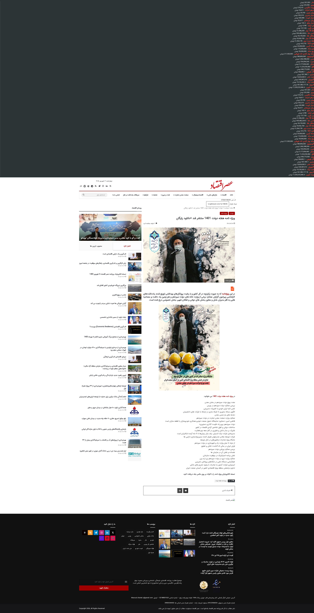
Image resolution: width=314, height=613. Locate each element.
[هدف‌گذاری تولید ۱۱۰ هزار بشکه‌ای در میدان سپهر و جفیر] (134, 411)
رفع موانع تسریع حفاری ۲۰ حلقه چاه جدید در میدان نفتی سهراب (104, 418)
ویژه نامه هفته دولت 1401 (223, 396)
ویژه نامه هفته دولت (220, 481)
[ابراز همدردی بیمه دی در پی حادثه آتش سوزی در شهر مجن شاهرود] (134, 455)
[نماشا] (84, 186)
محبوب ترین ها (96, 246)
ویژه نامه (224, 213)
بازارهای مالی (212, 195)
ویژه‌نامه (225, 294)
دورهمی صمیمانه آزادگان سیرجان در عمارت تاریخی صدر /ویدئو (113, 238)
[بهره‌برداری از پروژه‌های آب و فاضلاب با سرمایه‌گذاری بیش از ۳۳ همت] (134, 443)
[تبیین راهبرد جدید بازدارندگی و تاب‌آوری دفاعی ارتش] (134, 378)
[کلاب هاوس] (81, 186)
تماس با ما (116, 195)
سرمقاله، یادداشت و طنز (131, 195)
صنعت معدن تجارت (182, 195)
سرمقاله (132, 540)
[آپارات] (88, 186)
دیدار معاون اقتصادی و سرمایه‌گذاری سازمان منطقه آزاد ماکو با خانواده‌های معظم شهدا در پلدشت (105, 367)
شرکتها (146, 195)
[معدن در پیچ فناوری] (134, 297)
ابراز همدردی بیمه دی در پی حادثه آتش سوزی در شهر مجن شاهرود (103, 451)
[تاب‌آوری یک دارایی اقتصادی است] (134, 256)
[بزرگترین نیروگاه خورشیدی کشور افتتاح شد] (134, 288)
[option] (110, 227)
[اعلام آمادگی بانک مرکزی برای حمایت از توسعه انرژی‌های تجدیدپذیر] (134, 400)
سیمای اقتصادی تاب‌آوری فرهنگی (114, 356)
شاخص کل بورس (149, 544)
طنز (139, 544)
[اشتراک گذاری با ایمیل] (185, 490)
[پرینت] (179, 490)
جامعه (155, 195)
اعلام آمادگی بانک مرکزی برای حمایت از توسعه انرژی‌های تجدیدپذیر (102, 396)
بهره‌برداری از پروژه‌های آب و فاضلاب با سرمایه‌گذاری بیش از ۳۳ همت (104, 441)
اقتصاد (224, 195)
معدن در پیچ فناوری (119, 294)
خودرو (152, 540)
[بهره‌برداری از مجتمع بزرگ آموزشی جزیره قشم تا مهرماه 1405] (134, 340)
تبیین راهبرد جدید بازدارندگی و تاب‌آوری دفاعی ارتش (107, 375)
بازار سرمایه (130, 532)
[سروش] (92, 186)
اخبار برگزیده (150, 532)
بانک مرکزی (150, 536)
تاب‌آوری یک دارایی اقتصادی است (114, 254)
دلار (146, 540)
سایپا (139, 540)
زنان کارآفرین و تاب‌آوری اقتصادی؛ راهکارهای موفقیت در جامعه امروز (102, 263)
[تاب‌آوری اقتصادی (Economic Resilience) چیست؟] (134, 329)
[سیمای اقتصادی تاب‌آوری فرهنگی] (134, 359)
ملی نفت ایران (127, 548)
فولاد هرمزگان (150, 548)
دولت (220, 208)
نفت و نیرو (166, 195)
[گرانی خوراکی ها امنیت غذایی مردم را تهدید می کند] (134, 308)
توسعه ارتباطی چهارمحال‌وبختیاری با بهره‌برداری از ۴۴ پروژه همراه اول (104, 387)
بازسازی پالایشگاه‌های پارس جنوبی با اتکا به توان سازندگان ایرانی (104, 429)
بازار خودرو (140, 532)
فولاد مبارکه (131, 544)
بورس (129, 536)
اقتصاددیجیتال (198, 195)
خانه (231, 195)
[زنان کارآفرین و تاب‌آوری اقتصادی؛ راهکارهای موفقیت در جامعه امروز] (134, 266)
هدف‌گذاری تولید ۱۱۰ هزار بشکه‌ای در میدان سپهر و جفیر (107, 407)
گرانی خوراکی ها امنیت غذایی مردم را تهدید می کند (108, 303)
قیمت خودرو (139, 548)
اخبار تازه (127, 246)
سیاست (226, 208)
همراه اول (151, 552)
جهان (122, 536)
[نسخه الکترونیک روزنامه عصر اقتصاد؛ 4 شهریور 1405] (134, 277)
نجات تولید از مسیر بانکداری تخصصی (113, 317)
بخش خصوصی (139, 536)
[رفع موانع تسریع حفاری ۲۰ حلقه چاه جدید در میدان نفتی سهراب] (134, 421)
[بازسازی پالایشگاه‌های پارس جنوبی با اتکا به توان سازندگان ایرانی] (134, 432)
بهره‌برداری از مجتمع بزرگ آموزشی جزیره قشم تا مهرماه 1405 (105, 336)
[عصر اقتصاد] (221, 185)
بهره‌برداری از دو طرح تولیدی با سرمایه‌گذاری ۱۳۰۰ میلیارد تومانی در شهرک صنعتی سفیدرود (103, 348)
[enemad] (216, 592)
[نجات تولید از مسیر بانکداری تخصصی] (134, 320)
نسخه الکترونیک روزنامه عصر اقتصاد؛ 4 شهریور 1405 (108, 274)
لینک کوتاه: (233, 204)
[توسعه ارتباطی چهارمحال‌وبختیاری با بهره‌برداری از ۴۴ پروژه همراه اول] (134, 389)
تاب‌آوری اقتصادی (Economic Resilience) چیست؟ (108, 326)
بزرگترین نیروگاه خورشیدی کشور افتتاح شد (111, 285)
